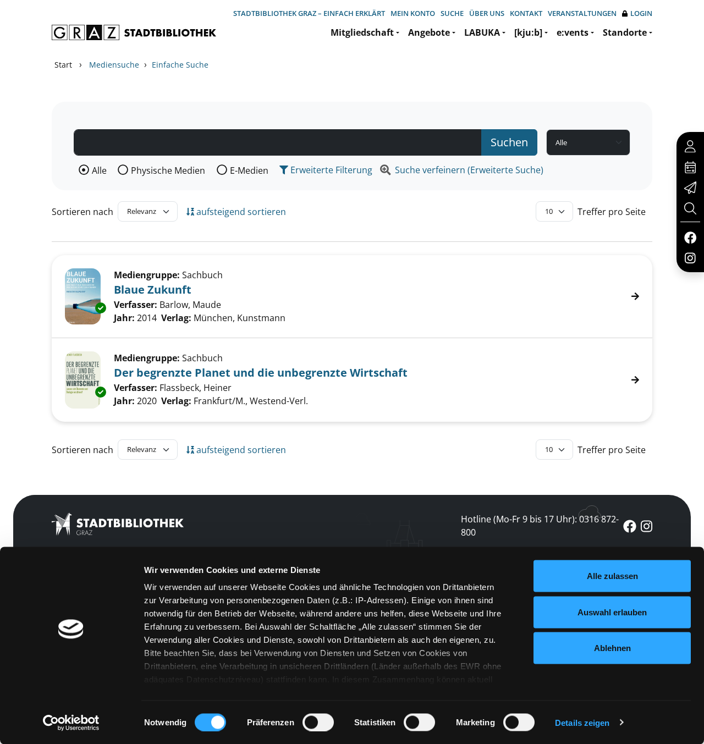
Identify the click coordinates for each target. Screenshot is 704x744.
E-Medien (249, 170)
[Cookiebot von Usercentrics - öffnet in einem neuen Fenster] (71, 722)
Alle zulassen (612, 576)
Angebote (429, 32)
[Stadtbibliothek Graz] (134, 32)
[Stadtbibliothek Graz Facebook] (690, 237)
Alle (99, 170)
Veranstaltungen (582, 13)
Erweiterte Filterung (330, 170)
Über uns (486, 13)
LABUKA (482, 32)
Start (63, 64)
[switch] (318, 722)
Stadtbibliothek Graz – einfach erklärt (309, 13)
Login (641, 13)
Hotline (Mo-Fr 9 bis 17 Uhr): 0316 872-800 (540, 525)
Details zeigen (582, 722)
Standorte (625, 32)
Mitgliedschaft (362, 32)
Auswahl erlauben (612, 611)
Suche (452, 13)
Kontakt (526, 13)
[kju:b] (528, 32)
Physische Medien (168, 170)
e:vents (572, 32)
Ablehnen (612, 648)
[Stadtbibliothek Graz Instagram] (690, 257)
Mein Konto (413, 13)
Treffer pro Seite (612, 212)
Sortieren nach (82, 212)
